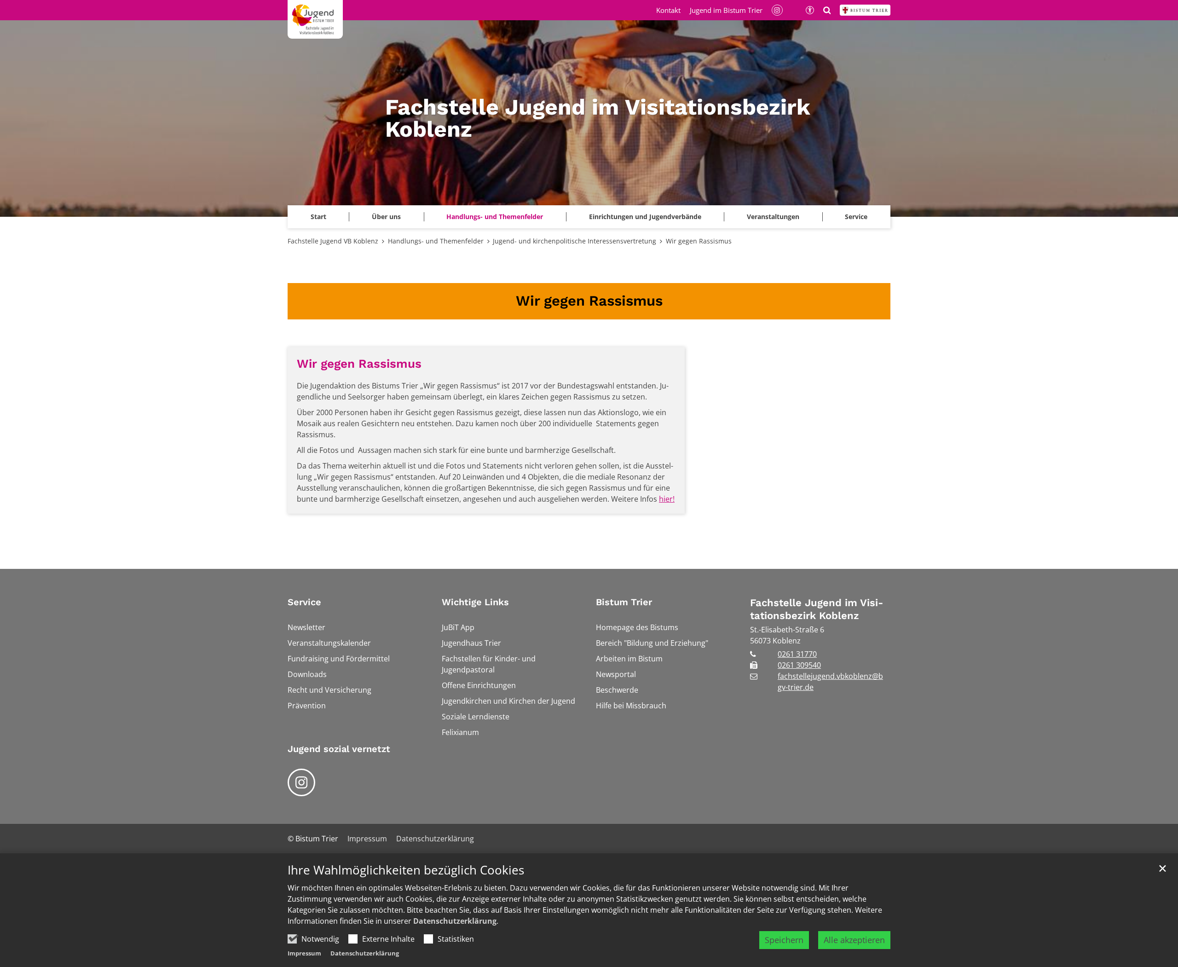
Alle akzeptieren (854, 939)
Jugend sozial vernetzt (339, 748)
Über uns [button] (386, 216)
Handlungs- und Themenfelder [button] (494, 216)
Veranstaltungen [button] (773, 216)
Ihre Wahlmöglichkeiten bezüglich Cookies (406, 870)
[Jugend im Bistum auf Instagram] (301, 782)
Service (304, 602)
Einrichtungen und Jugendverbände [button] (645, 216)
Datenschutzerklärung (455, 921)
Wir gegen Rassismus (699, 241)
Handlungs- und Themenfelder (436, 241)
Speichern (784, 939)
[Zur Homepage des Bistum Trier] (865, 10)
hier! (667, 499)
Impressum (304, 953)
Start (318, 216)
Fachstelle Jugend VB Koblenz (333, 241)
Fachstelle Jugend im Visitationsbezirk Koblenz (816, 609)
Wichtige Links (475, 602)
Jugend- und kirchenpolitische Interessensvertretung (574, 241)
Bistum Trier (624, 602)
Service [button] (856, 216)
